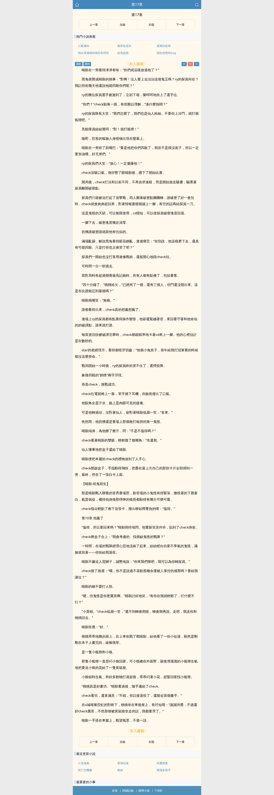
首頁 (115, 790)
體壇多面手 (164, 770)
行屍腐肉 (83, 46)
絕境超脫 (123, 53)
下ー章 (180, 24)
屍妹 (120, 770)
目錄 (122, 24)
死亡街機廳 (85, 770)
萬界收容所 (124, 46)
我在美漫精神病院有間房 (93, 53)
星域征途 (123, 763)
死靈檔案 (162, 763)
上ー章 (93, 24)
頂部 (159, 790)
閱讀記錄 (128, 790)
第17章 (137, 4)
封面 (151, 24)
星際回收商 (164, 46)
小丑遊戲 (83, 763)
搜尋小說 (144, 790)
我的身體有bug (166, 53)
